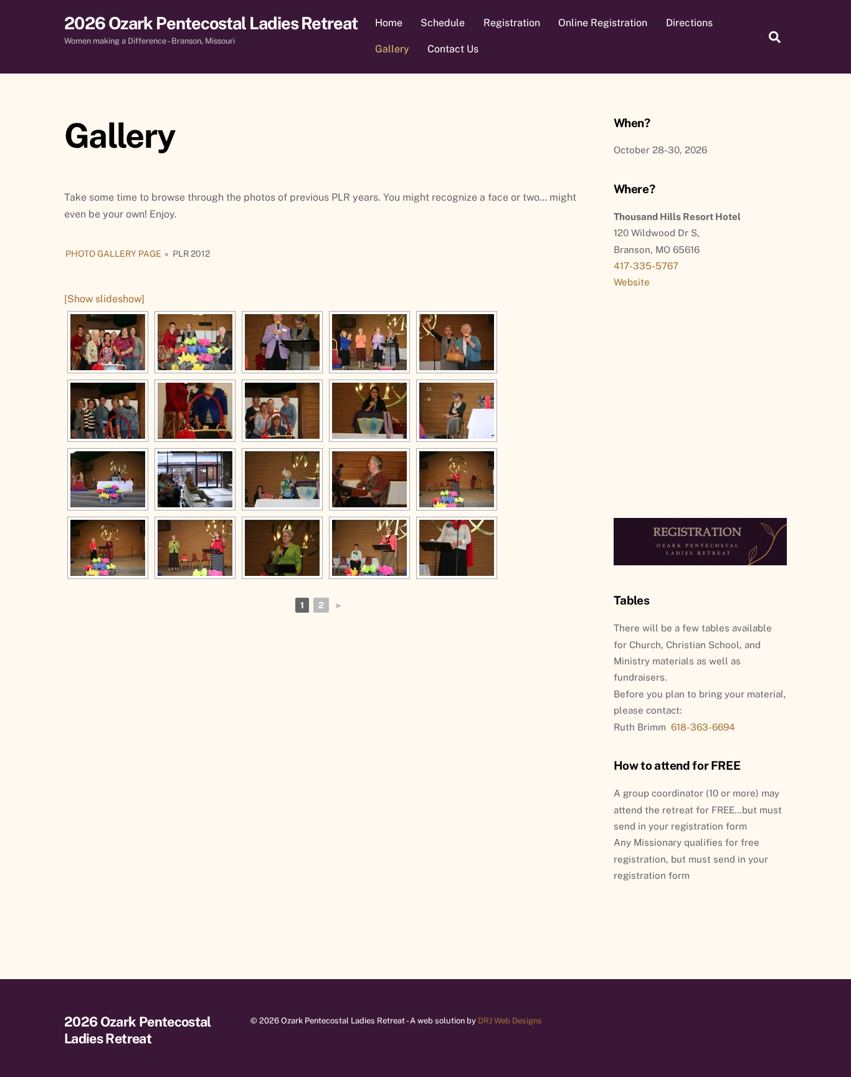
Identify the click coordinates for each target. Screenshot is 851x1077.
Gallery (392, 49)
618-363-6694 (703, 727)
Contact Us (452, 49)
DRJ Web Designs (510, 1020)
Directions (689, 23)
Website (632, 282)
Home (388, 23)
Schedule (443, 23)
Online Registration (602, 23)
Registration (511, 23)
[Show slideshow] (104, 299)
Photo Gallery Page (113, 254)
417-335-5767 (646, 266)
